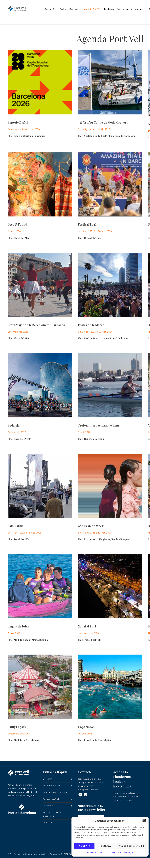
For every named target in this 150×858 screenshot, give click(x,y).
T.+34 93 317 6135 (86, 786)
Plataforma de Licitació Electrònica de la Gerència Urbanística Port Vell (126, 797)
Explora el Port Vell (69, 9)
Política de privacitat (114, 852)
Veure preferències (131, 845)
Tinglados (109, 9)
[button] (144, 820)
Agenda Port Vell (92, 9)
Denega (106, 845)
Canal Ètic (47, 822)
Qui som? (49, 9)
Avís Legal (128, 852)
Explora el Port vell (51, 785)
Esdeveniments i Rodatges (55, 792)
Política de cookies (95, 852)
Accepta (84, 845)
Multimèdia (48, 805)
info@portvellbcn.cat (88, 789)
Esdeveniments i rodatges (130, 9)
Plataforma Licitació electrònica (52, 814)
